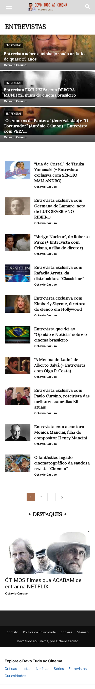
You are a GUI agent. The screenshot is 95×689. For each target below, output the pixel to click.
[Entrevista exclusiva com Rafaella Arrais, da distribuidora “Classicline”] (17, 273)
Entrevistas (13, 45)
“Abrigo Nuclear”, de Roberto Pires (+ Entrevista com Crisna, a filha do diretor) (62, 242)
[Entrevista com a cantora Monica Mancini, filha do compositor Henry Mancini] (17, 432)
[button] (9, 7)
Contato (12, 632)
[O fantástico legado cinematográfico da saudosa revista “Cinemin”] (17, 463)
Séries (59, 668)
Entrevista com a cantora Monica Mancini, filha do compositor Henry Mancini (60, 432)
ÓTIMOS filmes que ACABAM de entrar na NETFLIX (43, 583)
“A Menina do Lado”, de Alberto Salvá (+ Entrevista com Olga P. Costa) (59, 365)
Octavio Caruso (15, 65)
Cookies (66, 632)
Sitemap (83, 632)
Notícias (42, 668)
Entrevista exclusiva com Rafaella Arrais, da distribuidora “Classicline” (59, 273)
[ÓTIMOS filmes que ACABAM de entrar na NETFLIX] (47, 553)
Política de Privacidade (39, 632)
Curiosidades (15, 676)
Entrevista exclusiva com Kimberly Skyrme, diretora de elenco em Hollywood (59, 303)
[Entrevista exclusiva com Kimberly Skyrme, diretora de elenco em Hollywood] (17, 304)
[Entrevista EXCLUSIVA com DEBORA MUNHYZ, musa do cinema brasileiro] (47, 88)
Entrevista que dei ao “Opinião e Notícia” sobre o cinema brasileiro (60, 334)
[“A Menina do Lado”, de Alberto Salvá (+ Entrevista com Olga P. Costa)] (17, 365)
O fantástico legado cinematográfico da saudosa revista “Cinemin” (62, 463)
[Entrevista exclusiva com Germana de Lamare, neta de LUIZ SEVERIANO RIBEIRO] (17, 206)
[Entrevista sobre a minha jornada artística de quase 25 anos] (47, 52)
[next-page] (62, 497)
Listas (26, 668)
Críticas (11, 668)
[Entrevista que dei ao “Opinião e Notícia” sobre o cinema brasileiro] (17, 334)
